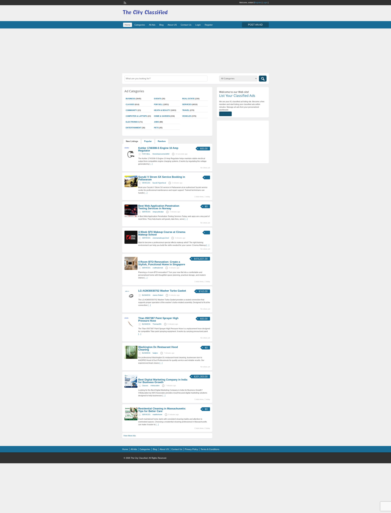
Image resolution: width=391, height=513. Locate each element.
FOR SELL (158, 104)
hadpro (155, 353)
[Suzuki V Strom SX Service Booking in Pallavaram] (130, 186)
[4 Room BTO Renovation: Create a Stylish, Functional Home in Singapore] (130, 269)
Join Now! (225, 114)
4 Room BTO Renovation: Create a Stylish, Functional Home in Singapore (161, 263)
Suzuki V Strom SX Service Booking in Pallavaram (161, 178)
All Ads (152, 25)
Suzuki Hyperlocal (159, 183)
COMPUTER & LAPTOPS (136, 116)
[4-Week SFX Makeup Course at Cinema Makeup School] (130, 243)
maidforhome (157, 414)
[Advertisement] (195, 50)
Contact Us (186, 25)
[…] (151, 164)
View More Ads (129, 436)
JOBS (156, 122)
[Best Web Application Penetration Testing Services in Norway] (130, 217)
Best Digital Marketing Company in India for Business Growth (162, 381)
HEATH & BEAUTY (162, 110)
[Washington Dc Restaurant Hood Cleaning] (130, 358)
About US (172, 25)
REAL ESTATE (188, 99)
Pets (156, 128)
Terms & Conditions (210, 449)
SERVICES (187, 104)
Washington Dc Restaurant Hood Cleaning (158, 348)
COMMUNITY (131, 110)
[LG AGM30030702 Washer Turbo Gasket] (130, 302)
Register (257, 3)
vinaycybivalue (158, 212)
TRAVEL (185, 110)
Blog (161, 25)
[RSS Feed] (124, 2)
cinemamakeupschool (161, 238)
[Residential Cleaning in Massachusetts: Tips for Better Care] (130, 420)
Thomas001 (157, 324)
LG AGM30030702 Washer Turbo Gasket (162, 290)
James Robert (158, 295)
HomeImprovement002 (160, 154)
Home (127, 25)
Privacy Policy (191, 449)
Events (157, 99)
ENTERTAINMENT (133, 128)
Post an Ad (255, 24)
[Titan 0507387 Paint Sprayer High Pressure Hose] (130, 329)
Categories (139, 25)
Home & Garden (162, 116)
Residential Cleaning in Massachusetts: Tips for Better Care (162, 410)
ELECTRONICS (132, 122)
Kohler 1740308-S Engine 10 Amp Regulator (158, 149)
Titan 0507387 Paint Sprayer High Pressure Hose (158, 319)
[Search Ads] (263, 79)
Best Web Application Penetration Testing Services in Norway (158, 207)
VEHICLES (186, 116)
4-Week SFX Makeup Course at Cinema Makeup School (161, 233)
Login (265, 3)
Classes (130, 104)
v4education (154, 385)
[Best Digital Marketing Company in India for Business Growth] (130, 387)
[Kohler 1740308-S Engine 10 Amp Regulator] (130, 159)
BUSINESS (130, 99)
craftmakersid (158, 268)
